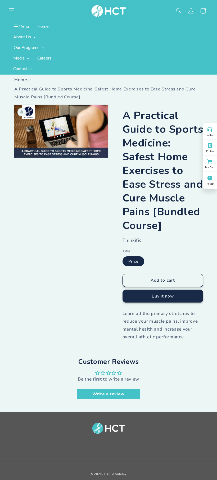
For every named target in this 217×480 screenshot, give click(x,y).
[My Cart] (210, 161)
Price (133, 261)
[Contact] (210, 128)
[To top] (210, 177)
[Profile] (210, 145)
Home (20, 80)
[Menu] (16, 26)
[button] (179, 11)
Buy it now (163, 296)
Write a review (108, 394)
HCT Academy (115, 474)
